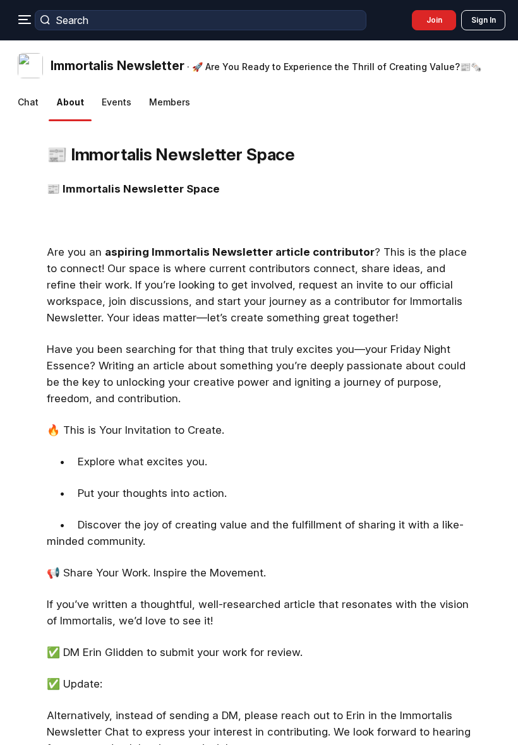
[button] (253, 66)
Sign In (483, 20)
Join (434, 20)
